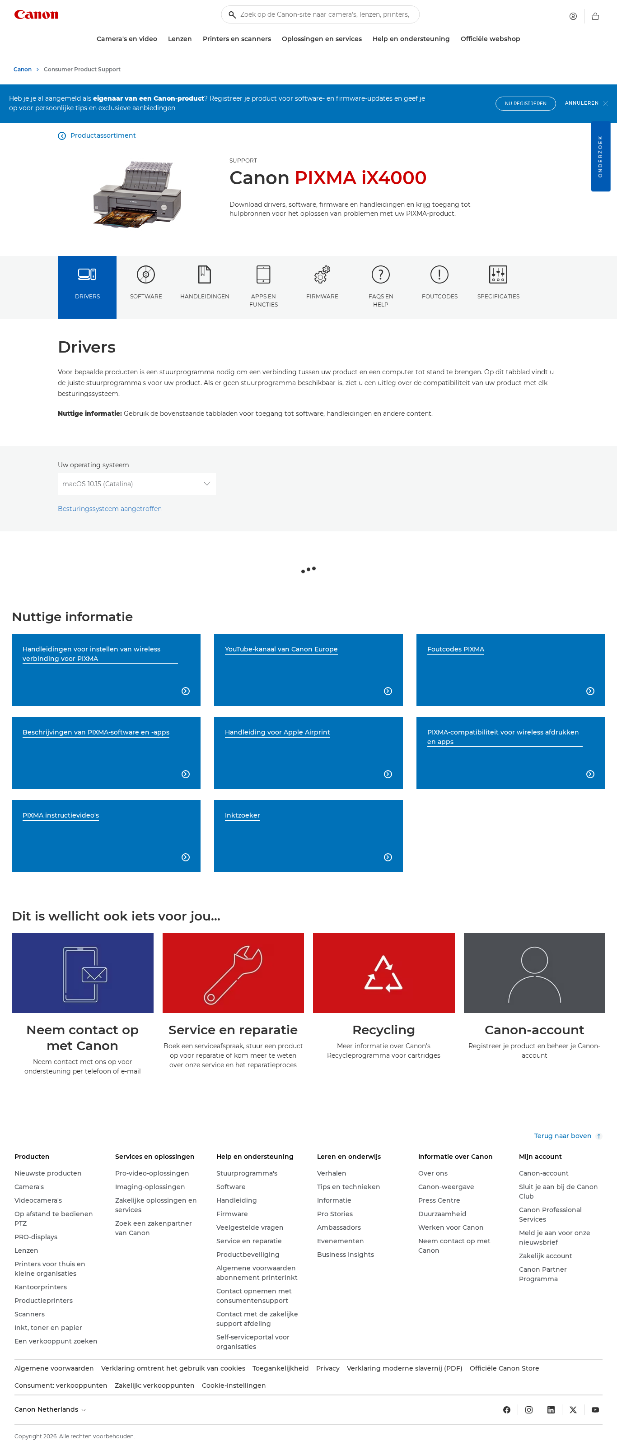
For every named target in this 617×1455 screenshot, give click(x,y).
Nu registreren (526, 104)
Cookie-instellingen (234, 1385)
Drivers (87, 296)
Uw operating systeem (93, 465)
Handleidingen (204, 296)
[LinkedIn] (551, 1409)
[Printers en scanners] (274, 39)
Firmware (322, 296)
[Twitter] (573, 1409)
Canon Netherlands (47, 1409)
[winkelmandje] (595, 16)
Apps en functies (263, 300)
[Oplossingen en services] (365, 39)
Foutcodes (440, 296)
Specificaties (498, 296)
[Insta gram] (529, 1409)
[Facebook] (506, 1409)
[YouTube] (595, 1409)
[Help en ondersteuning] (453, 39)
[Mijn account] (573, 16)
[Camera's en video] (160, 39)
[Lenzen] (195, 39)
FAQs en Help (381, 300)
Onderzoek (600, 156)
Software (146, 296)
